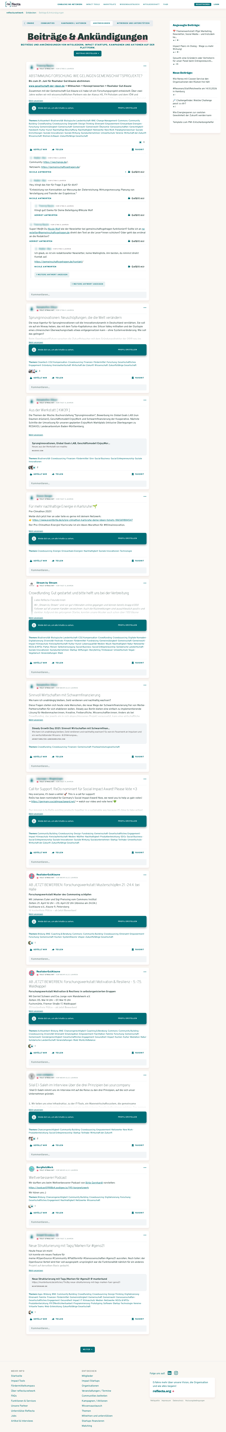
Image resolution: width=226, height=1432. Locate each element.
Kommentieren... (40, 294)
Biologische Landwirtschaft (77, 120)
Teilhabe (122, 840)
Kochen (58, 937)
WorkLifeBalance (87, 1040)
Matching (87, 1426)
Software (107, 1303)
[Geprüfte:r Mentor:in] (57, 1235)
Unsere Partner (19, 1405)
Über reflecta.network (23, 1391)
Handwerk (33, 130)
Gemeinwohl (79, 127)
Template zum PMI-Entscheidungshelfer (193, 122)
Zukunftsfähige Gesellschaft (74, 136)
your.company (44, 1074)
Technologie (126, 551)
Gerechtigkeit (136, 127)
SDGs (123, 836)
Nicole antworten (40, 172)
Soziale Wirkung (72, 133)
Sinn (91, 458)
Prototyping (96, 1303)
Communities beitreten (94, 1395)
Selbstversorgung (66, 647)
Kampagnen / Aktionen (73, 23)
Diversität (49, 641)
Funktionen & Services (23, 1401)
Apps (40, 1294)
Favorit (139, 149)
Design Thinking (86, 124)
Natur (130, 644)
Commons (123, 120)
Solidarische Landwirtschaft (129, 647)
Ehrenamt (99, 124)
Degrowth (72, 124)
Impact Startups (91, 1381)
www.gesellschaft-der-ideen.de (47, 86)
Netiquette (155, 1400)
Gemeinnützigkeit (48, 127)
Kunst (49, 130)
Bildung (41, 934)
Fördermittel (100, 362)
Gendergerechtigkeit (52, 1037)
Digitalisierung (36, 641)
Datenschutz (178, 1400)
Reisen (53, 647)
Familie (109, 1034)
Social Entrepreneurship (122, 458)
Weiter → (87, 1349)
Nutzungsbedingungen (195, 1400)
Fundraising (93, 641)
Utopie (81, 937)
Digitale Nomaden (137, 637)
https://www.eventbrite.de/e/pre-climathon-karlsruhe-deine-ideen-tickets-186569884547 (82, 520)
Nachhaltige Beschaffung (65, 130)
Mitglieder (87, 1376)
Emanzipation (71, 1034)
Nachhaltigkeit (85, 130)
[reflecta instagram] (176, 1373)
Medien (101, 644)
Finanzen (88, 362)
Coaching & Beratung (61, 934)
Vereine (119, 133)
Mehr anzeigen (36, 101)
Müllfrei (80, 836)
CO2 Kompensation (57, 362)
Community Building (47, 833)
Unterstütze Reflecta (22, 1411)
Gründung (47, 365)
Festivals (59, 641)
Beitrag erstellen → (87, 53)
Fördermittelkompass (23, 1385)
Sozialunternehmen (90, 133)
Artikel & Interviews (22, 1421)
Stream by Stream (46, 583)
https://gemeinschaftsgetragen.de (60, 167)
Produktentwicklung (110, 836)
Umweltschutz (108, 133)
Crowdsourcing (59, 124)
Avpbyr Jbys (40, 158)
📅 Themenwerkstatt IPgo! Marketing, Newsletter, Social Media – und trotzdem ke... (194, 35)
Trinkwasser (107, 650)
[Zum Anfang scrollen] (24, 23)
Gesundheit (100, 1037)
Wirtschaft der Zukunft (135, 133)
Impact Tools (18, 1381)
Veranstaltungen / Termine (96, 1391)
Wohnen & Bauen (51, 136)
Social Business (102, 458)
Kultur (42, 130)
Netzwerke (98, 130)
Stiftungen (83, 650)
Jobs (13, 1416)
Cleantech (43, 362)
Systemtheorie (70, 937)
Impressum (166, 1400)
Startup (73, 650)
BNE (93, 120)
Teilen (59, 149)
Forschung (34, 127)
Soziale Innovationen (53, 133)
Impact (32, 644)
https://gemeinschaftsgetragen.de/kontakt (58, 261)
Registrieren (203, 4)
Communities (48, 23)
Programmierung (81, 1303)
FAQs (14, 1395)
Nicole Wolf (54, 229)
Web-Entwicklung (53, 1306)
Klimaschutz (42, 644)
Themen (86, 1411)
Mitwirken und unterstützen (133, 23)
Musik (108, 644)
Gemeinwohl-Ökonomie (97, 127)
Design (77, 833)
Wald (60, 653)
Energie (57, 551)
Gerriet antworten (45, 215)
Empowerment (112, 124)
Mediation (135, 1037)
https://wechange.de (54, 162)
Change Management (107, 120)
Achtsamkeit (44, 120)
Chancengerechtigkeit (75, 1031)
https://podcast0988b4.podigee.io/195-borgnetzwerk (59, 1187)
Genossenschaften (119, 127)
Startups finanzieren (93, 1421)
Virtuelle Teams (36, 1306)
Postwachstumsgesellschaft (106, 747)
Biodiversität (57, 120)
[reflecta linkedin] (169, 1373)
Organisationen (90, 1385)
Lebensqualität (89, 644)
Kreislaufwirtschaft (62, 365)
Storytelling (95, 650)
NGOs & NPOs (35, 647)
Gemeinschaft (65, 127)
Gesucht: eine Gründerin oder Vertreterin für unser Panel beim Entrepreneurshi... (193, 61)
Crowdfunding (45, 124)
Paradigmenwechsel (125, 130)
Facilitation (99, 1034)
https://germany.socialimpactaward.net (53, 801)
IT (81, 1300)
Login (216, 4)
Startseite (16, 1376)
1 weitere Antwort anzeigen (51, 275)
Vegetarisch (34, 653)
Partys (46, 647)
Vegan (132, 650)
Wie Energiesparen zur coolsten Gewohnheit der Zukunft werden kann (192, 114)
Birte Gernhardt (94, 1182)
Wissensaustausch (92, 1405)
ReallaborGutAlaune (48, 874)
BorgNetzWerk (44, 1167)
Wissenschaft (35, 136)
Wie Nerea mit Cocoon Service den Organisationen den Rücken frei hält (191, 80)
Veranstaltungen (49, 653)
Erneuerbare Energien (131, 124)
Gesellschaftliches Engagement (124, 833)
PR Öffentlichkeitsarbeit (61, 1303)
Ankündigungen (101, 23)
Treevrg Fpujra (47, 206)
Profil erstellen (127, 108)
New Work (109, 130)
